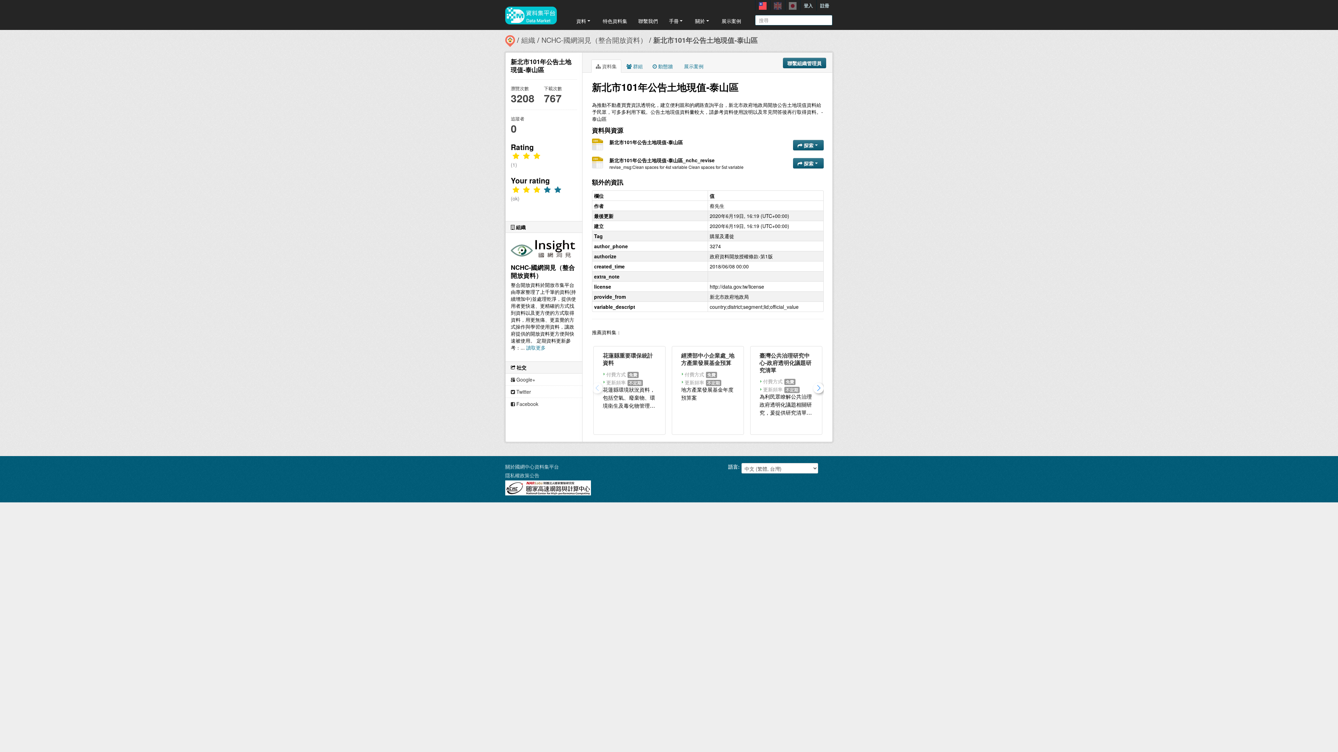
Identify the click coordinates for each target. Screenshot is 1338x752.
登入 (808, 5)
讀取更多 (536, 347)
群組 (637, 66)
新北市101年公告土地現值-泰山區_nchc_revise (662, 160)
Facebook (526, 403)
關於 (700, 20)
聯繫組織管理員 (804, 63)
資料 (581, 20)
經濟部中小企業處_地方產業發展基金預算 (708, 359)
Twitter (523, 391)
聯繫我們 (648, 20)
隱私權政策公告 (522, 475)
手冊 (674, 20)
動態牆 (665, 66)
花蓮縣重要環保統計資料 (628, 359)
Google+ (525, 379)
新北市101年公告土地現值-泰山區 (705, 40)
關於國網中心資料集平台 (532, 466)
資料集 (609, 66)
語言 (733, 466)
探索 (808, 145)
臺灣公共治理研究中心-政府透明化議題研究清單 (786, 362)
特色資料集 (615, 20)
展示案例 (731, 20)
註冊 (824, 5)
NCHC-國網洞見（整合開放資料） (594, 40)
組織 (528, 40)
